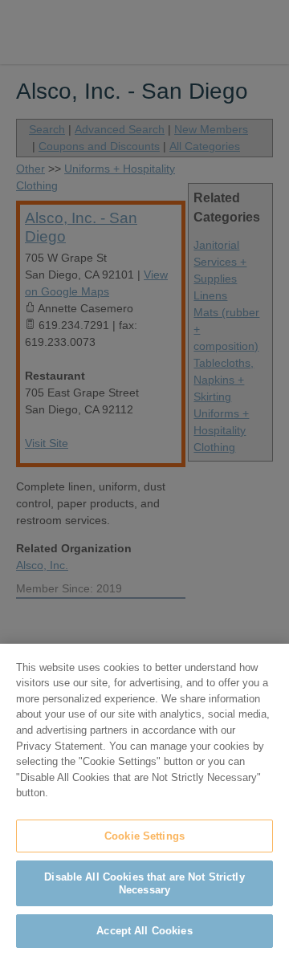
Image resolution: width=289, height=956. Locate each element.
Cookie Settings (144, 836)
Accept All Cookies (144, 931)
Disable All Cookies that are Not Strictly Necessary (144, 883)
